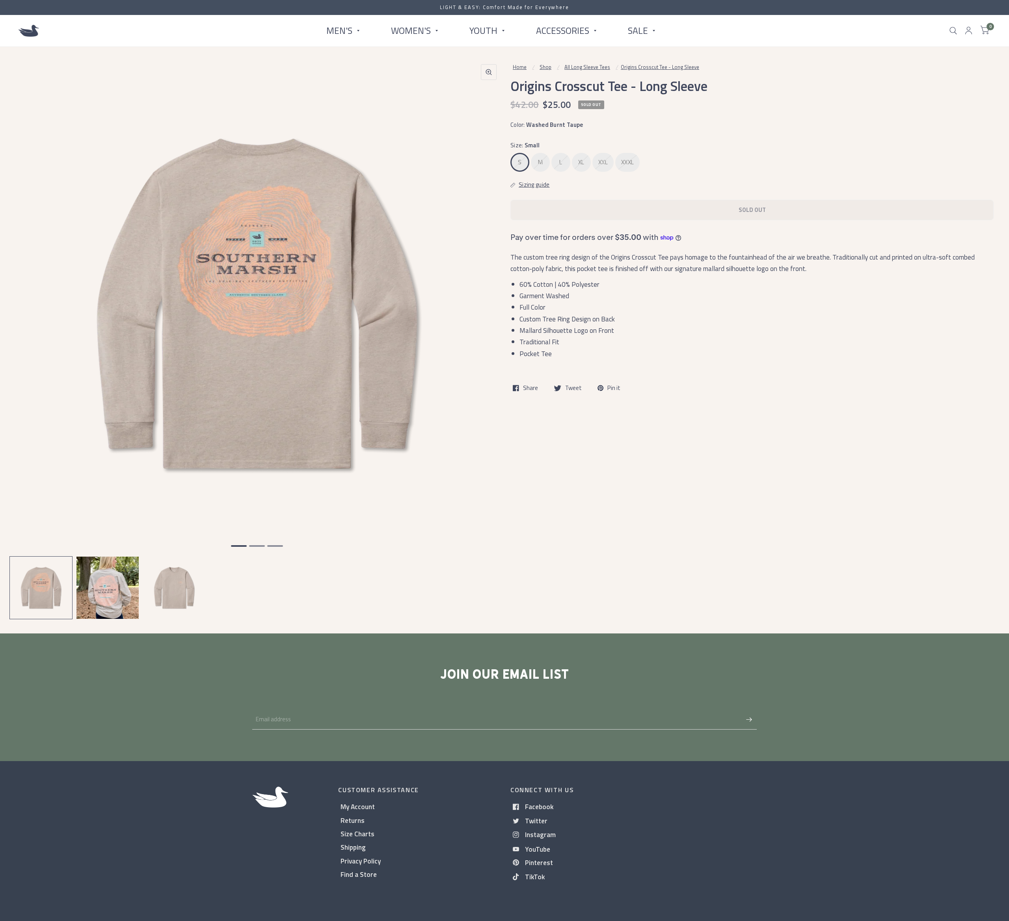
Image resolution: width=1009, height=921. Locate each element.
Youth (483, 30)
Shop (545, 67)
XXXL (627, 162)
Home (520, 67)
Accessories (562, 30)
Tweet (573, 388)
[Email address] (749, 719)
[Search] (953, 30)
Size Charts (357, 833)
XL (581, 162)
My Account (358, 806)
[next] (488, 334)
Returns (353, 820)
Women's (411, 30)
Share (530, 388)
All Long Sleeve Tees (587, 67)
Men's (339, 30)
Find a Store (359, 874)
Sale (638, 30)
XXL (603, 162)
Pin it (613, 388)
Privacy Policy (361, 861)
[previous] (25, 334)
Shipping (353, 847)
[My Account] (968, 30)
